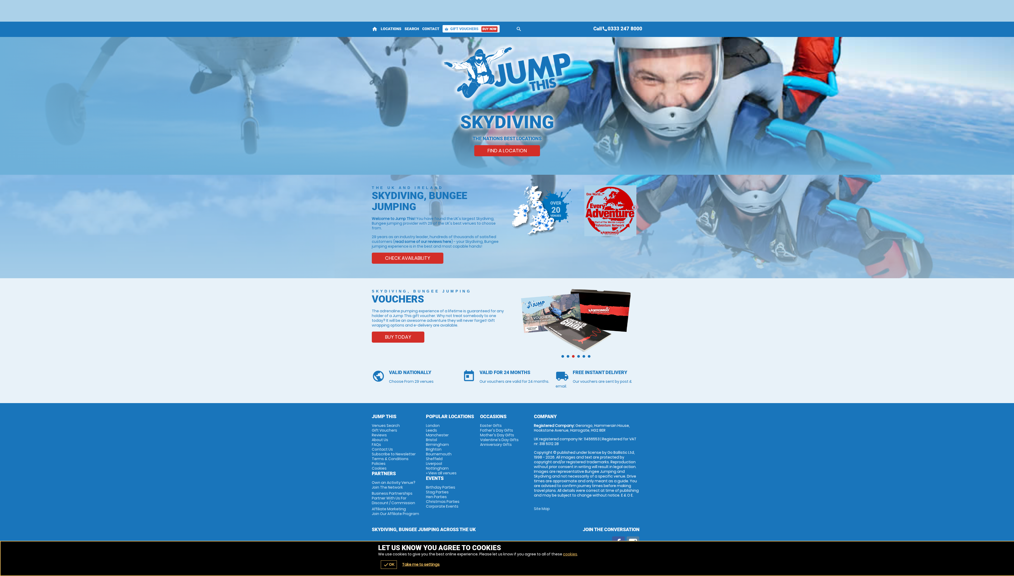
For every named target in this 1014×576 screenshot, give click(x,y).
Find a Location (507, 150)
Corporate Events (442, 506)
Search (412, 29)
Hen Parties (436, 496)
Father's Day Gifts (496, 430)
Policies (379, 463)
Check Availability (407, 258)
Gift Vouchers (470, 29)
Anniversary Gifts (496, 444)
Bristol (431, 439)
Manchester (437, 435)
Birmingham (437, 444)
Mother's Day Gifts (497, 435)
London (433, 425)
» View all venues (441, 473)
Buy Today (398, 337)
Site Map (542, 508)
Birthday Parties (440, 487)
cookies (570, 554)
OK (389, 565)
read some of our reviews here (423, 241)
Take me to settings (421, 564)
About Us (380, 439)
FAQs (376, 444)
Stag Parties (437, 492)
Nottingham (437, 468)
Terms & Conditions (390, 458)
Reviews (379, 435)
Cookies (379, 468)
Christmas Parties (442, 501)
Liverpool (434, 463)
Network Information (610, 210)
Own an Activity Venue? (393, 485)
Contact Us (382, 449)
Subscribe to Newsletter (394, 454)
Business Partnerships (393, 498)
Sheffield (434, 458)
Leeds (431, 430)
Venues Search (386, 425)
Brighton (434, 449)
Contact (430, 29)
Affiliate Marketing (395, 511)
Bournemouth (439, 454)
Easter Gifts (491, 425)
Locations (391, 29)
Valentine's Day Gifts (499, 439)
